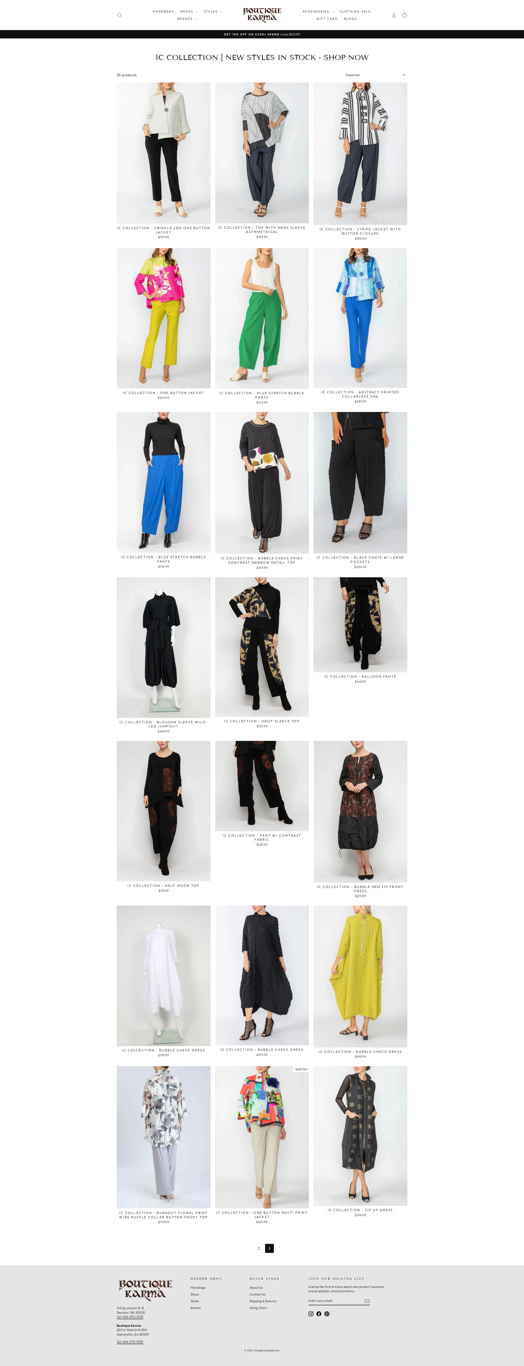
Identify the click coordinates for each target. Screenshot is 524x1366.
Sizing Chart (258, 1308)
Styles (211, 11)
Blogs (350, 19)
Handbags (163, 11)
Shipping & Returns (263, 1301)
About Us (256, 1287)
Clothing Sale (355, 11)
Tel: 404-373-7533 (130, 1317)
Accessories (317, 11)
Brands (185, 19)
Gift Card (327, 19)
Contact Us (258, 1294)
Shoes (187, 11)
